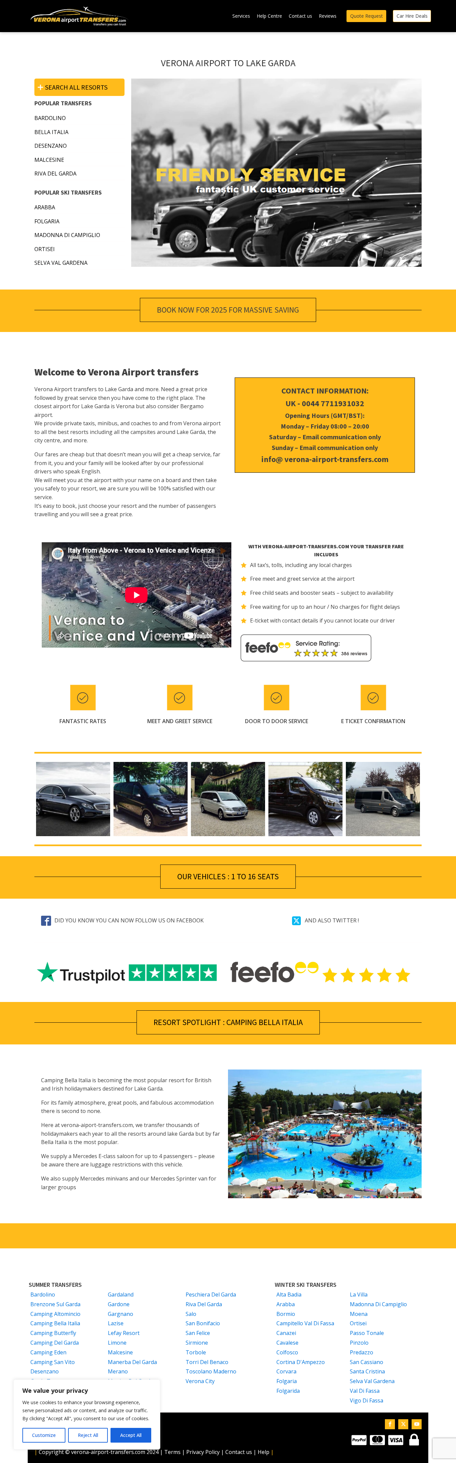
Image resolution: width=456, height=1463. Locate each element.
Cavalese (287, 1342)
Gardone (119, 1304)
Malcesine (120, 1352)
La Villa (359, 1294)
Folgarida (288, 1390)
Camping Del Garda (54, 1342)
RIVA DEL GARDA (55, 173)
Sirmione (197, 1342)
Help (263, 1452)
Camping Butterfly (53, 1333)
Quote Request (366, 16)
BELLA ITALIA (51, 132)
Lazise (116, 1323)
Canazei (286, 1333)
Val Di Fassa (365, 1390)
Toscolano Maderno (211, 1371)
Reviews (327, 16)
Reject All (88, 1435)
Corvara (286, 1371)
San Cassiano (366, 1362)
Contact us (300, 16)
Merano (118, 1371)
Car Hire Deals (412, 16)
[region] (86, 1414)
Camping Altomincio (55, 1314)
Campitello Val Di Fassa (305, 1323)
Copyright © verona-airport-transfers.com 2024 (99, 1452)
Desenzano (44, 1371)
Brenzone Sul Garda (55, 1304)
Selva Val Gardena (60, 262)
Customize (44, 1435)
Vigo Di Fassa (366, 1400)
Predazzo (361, 1352)
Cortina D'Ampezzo (300, 1362)
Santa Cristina (367, 1371)
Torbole (196, 1352)
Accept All (131, 1435)
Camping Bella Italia (55, 1323)
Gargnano (120, 1314)
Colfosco (287, 1352)
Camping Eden (48, 1352)
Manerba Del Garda (132, 1362)
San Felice (198, 1333)
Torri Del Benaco (207, 1362)
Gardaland (121, 1294)
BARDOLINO (50, 118)
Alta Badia (288, 1294)
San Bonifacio (203, 1323)
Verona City (200, 1381)
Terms (173, 1452)
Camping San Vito (52, 1362)
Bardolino (42, 1294)
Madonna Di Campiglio (67, 235)
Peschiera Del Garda (211, 1294)
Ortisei (44, 249)
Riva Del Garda (204, 1304)
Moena (359, 1314)
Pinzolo (359, 1342)
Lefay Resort (124, 1333)
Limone (117, 1342)
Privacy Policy (203, 1452)
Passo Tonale (367, 1333)
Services (241, 16)
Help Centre (269, 16)
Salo (191, 1314)
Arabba (44, 207)
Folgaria (46, 221)
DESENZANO (50, 145)
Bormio (285, 1314)
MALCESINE (49, 159)
